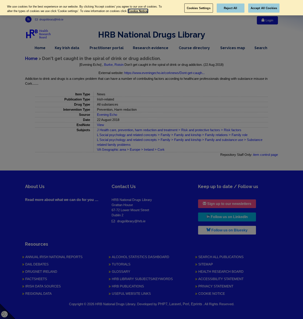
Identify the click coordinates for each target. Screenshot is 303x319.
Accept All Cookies (264, 8)
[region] (151, 7)
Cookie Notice (138, 11)
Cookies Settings (199, 8)
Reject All (230, 8)
